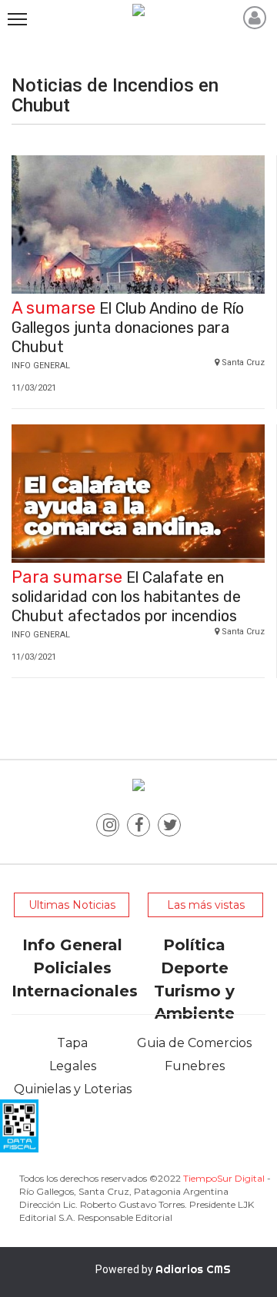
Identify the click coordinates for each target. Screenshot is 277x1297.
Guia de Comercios (194, 1043)
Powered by (163, 1269)
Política (194, 945)
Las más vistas (206, 905)
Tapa (72, 1043)
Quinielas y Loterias (73, 1089)
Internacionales (75, 991)
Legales (72, 1066)
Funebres (195, 1066)
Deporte (195, 968)
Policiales (72, 968)
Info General (72, 945)
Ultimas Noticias (71, 905)
